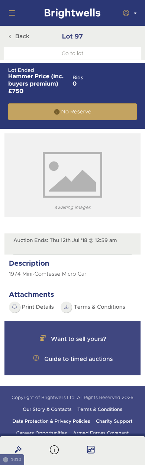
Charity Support (114, 421)
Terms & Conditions (99, 409)
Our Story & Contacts (47, 409)
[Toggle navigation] (10, 13)
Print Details (38, 307)
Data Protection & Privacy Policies (51, 421)
